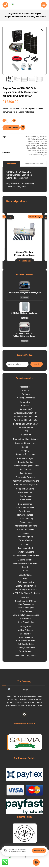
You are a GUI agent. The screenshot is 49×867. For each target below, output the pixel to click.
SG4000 (34, 148)
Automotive (25, 402)
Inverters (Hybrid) (25, 548)
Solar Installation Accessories (26, 615)
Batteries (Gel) (25, 409)
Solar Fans (26, 597)
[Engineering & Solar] (24, 5)
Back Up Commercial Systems (25, 481)
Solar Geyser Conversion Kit (37, 150)
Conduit (25, 390)
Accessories (25, 387)
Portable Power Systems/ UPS (25, 555)
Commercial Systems (25, 477)
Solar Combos (25, 473)
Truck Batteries (25, 651)
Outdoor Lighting (25, 537)
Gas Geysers (25, 500)
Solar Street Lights (26, 622)
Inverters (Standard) (26, 552)
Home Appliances (25, 515)
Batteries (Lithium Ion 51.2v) (25, 424)
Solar (25, 578)
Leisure (26, 533)
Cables (25, 447)
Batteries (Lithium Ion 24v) (26, 416)
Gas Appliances (25, 492)
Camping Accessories (25, 454)
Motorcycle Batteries (26, 648)
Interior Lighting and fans (26, 526)
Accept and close (39, 850)
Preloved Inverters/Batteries (25, 563)
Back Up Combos (25, 462)
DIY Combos (25, 469)
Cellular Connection (31, 137)
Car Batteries (25, 634)
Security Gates (25, 575)
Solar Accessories (26, 582)
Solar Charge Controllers (26, 589)
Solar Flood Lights (26, 608)
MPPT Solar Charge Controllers (26, 593)
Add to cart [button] (25, 261)
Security (25, 567)
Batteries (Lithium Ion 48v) (26, 420)
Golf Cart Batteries (26, 644)
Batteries (25, 405)
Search (36, 364)
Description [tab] (11, 164)
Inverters (25, 544)
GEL (26, 431)
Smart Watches (26, 540)
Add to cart (13, 127)
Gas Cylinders (26, 496)
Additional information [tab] (34, 164)
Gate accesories (25, 504)
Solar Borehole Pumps (26, 586)
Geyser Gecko (36, 143)
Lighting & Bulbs (25, 560)
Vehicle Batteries (25, 630)
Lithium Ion (26, 435)
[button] (42, 30)
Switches (26, 394)
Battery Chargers (25, 427)
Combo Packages (25, 458)
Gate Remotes (25, 511)
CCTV (25, 571)
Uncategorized (25, 626)
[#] (24, 714)
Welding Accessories (26, 398)
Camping (25, 450)
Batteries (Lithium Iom (25, 443)
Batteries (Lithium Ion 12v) (26, 413)
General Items (26, 522)
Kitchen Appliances (25, 529)
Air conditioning (26, 518)
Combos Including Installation (26, 466)
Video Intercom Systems (25, 655)
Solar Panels (25, 618)
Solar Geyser (42, 148)
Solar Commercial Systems (26, 484)
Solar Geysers (42, 155)
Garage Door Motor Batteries (25, 439)
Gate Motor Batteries (25, 507)
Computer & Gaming (25, 489)
